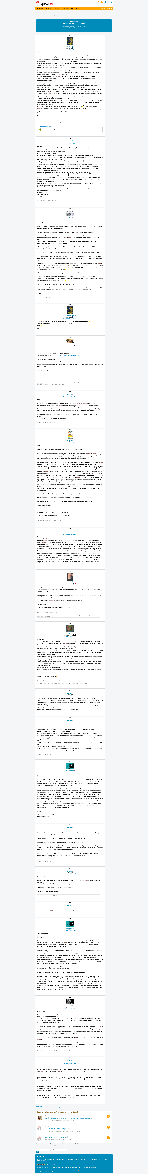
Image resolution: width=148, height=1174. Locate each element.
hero (38, 457)
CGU (71, 1171)
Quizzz (63, 8)
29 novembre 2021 (67, 1131)
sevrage (80, 550)
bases (59, 76)
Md (68, 1020)
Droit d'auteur (40, 1167)
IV (45, 1016)
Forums (41, 8)
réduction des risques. (42, 1160)
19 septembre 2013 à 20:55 (70, 347)
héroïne (43, 97)
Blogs (45, 8)
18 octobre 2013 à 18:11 (70, 1063)
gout (101, 981)
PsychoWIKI (51, 8)
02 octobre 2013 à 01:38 (70, 930)
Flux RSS (81, 1171)
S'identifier (103, 8)
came (69, 237)
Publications (77, 8)
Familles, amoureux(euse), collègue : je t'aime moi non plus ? (57, 15)
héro (45, 407)
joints (83, 779)
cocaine (39, 1039)
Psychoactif (38, 1143)
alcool (50, 93)
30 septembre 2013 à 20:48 (70, 443)
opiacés (49, 1044)
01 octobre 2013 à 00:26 (70, 636)
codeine (94, 473)
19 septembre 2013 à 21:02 (70, 396)
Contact (75, 1171)
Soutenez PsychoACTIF (51, 1164)
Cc (63, 1020)
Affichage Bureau (41, 1171)
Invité (109, 2)
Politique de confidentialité (63, 1171)
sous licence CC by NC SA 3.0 (78, 1167)
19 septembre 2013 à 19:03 (70, 220)
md (85, 403)
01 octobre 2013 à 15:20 (70, 908)
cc (75, 403)
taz (81, 403)
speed (78, 403)
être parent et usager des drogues (56, 1129)
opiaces (64, 910)
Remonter (39, 1106)
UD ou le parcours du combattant (56, 1137)
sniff (98, 409)
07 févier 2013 (64, 1139)
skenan (55, 455)
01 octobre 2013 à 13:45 (70, 830)
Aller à (37, 1148)
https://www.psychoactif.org (63, 1167)
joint (40, 1028)
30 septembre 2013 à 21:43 (70, 534)
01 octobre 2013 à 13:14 (70, 773)
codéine (80, 455)
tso (48, 91)
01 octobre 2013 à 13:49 (70, 873)
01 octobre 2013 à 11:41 (70, 723)
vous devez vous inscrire (63, 1107)
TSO (69, 89)
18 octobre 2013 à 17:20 (70, 1008)
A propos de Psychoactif (51, 1171)
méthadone (40, 108)
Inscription (109, 8)
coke (67, 455)
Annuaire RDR (69, 8)
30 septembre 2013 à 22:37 (70, 585)
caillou (57, 1014)
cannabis (88, 453)
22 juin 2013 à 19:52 (70, 49)
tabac (55, 93)
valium (58, 1071)
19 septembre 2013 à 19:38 (70, 318)
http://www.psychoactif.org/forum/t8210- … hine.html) (74, 355)
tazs (93, 833)
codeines (47, 538)
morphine (47, 455)
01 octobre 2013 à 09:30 (70, 695)
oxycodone (50, 95)
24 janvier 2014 (66, 1120)
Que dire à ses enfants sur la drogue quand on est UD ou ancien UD (67, 1118)
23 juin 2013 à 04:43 (70, 143)
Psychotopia (58, 8)
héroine (95, 453)
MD (68, 265)
